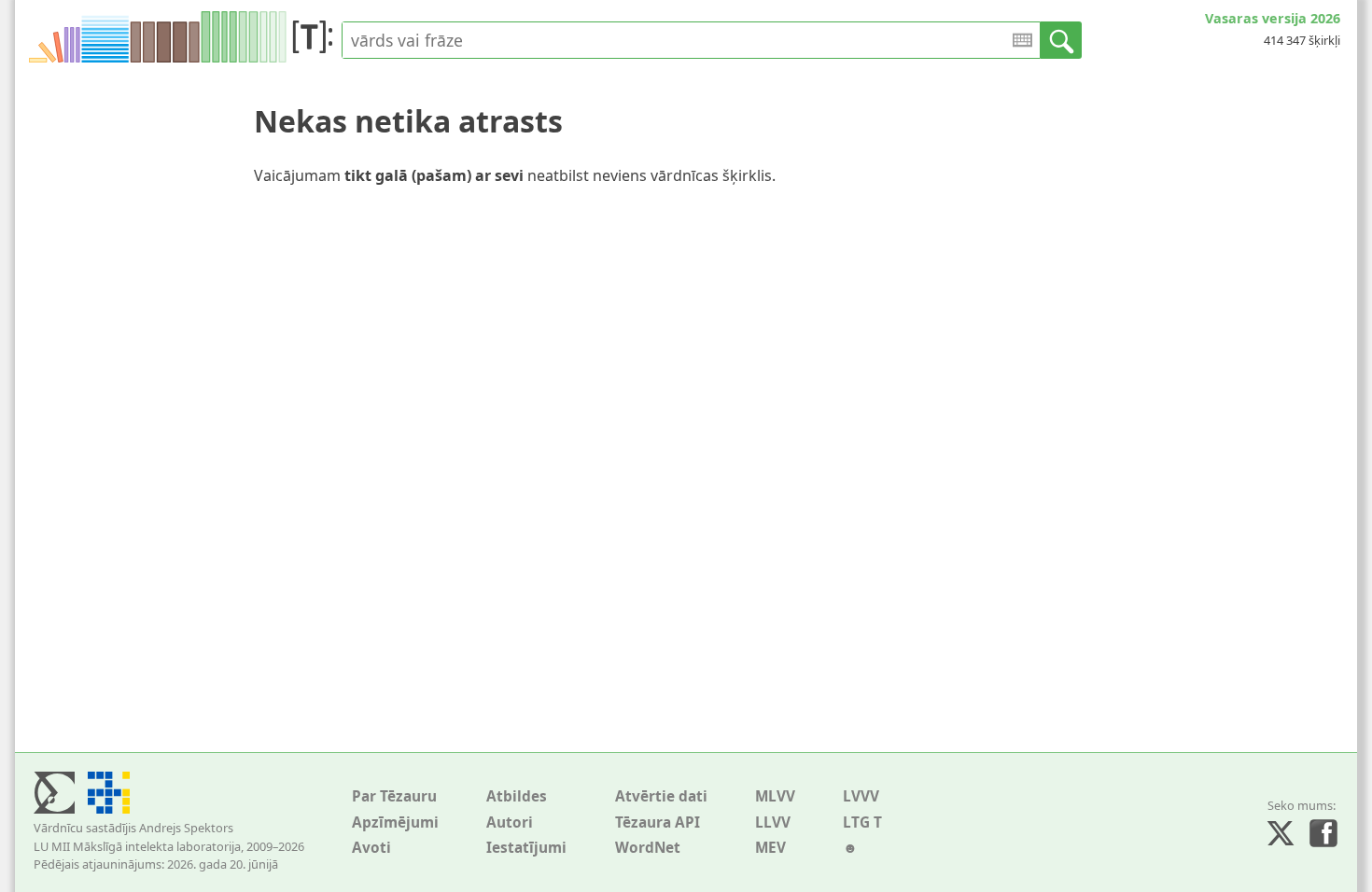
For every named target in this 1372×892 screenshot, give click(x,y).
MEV (770, 847)
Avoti (371, 847)
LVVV (861, 796)
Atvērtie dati (661, 796)
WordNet (647, 847)
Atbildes (516, 796)
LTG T (862, 822)
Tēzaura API (657, 822)
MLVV (775, 796)
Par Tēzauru (394, 796)
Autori (509, 822)
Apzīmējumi (395, 822)
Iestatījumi (526, 847)
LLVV (773, 822)
